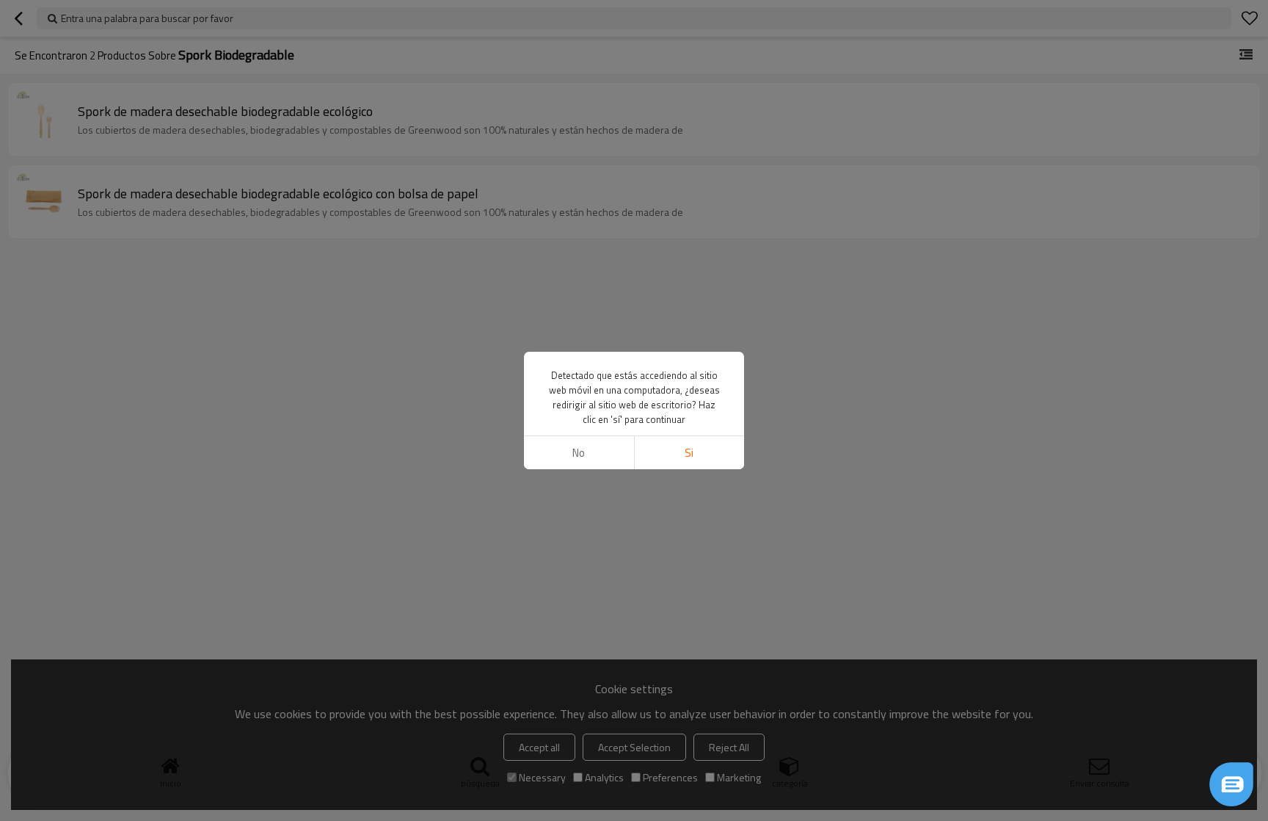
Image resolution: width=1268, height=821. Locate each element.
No (578, 452)
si (689, 452)
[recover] (1231, 784)
